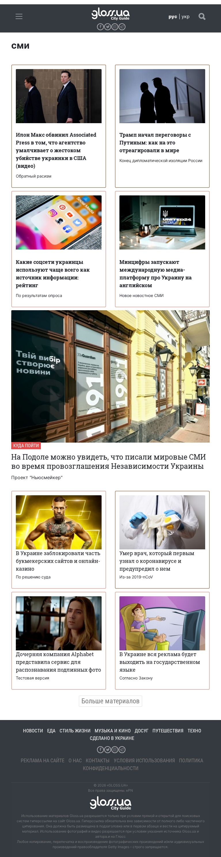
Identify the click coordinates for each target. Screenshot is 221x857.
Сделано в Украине (112, 738)
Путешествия (168, 731)
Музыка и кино (113, 731)
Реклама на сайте (42, 760)
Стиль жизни (75, 731)
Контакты (98, 760)
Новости (33, 731)
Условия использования (144, 760)
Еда (51, 731)
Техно (194, 731)
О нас (75, 760)
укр (186, 16)
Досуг (141, 731)
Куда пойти (26, 445)
